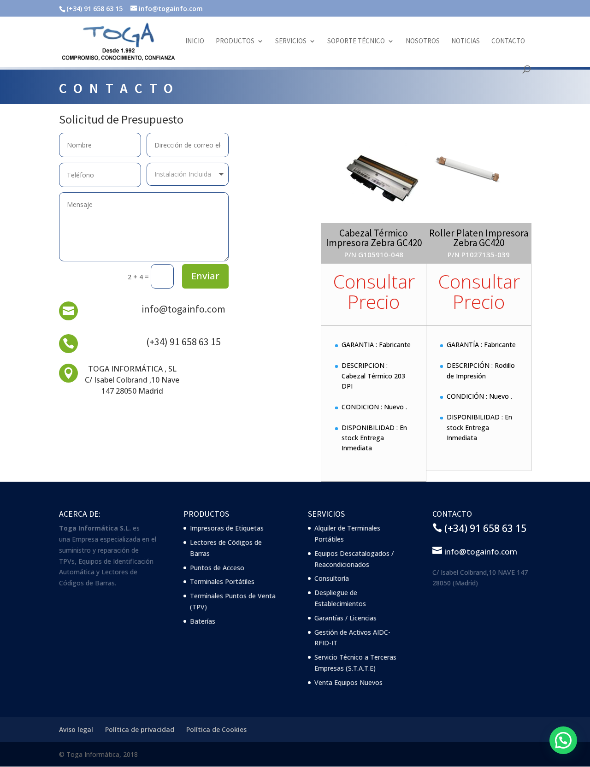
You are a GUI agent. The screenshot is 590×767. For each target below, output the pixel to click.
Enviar (205, 276)
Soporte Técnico (356, 41)
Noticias (465, 41)
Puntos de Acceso (217, 567)
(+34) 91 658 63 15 (183, 341)
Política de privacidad (139, 729)
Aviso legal (76, 729)
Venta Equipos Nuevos (348, 682)
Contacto (508, 41)
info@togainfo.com (183, 308)
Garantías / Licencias (345, 618)
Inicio (194, 41)
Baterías (202, 621)
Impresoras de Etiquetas (227, 528)
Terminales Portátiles (222, 581)
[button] (563, 740)
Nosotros (423, 41)
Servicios (291, 41)
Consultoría (331, 578)
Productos (235, 41)
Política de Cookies (216, 729)
